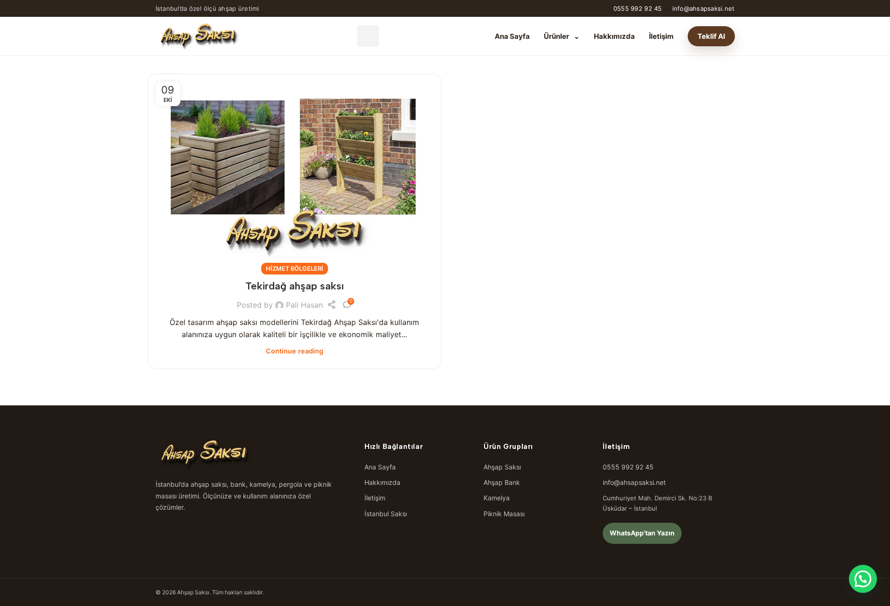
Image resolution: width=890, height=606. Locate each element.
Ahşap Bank (502, 482)
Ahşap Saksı (502, 467)
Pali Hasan (304, 305)
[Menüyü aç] (368, 36)
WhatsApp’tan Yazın (642, 533)
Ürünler (562, 36)
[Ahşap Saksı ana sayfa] (199, 36)
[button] (863, 579)
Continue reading (294, 351)
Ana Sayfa (512, 36)
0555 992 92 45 (637, 8)
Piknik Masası (504, 514)
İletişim (661, 36)
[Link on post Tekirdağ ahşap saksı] (295, 171)
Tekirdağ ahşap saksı (294, 286)
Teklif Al (711, 36)
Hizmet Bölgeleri (294, 268)
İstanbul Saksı (385, 514)
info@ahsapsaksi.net (703, 8)
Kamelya (497, 498)
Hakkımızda (614, 36)
